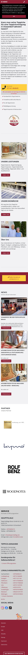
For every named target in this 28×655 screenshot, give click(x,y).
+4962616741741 (18, 592)
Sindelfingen (5, 589)
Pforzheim (4, 583)
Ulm (2, 585)
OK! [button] (14, 16)
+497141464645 (17, 576)
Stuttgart (3, 578)
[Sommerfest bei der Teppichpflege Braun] (14, 306)
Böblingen (4, 594)
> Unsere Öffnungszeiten (8, 563)
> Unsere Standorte (7, 596)
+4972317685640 (18, 583)
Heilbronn (4, 580)
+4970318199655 (18, 589)
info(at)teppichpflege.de (12, 535)
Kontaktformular (18, 537)
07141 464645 (12, 88)
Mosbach (4, 592)
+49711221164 (17, 578)
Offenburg (4, 587)
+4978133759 (17, 587)
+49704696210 (10, 529)
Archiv (3, 599)
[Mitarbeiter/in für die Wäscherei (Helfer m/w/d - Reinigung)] (14, 372)
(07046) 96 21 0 (14, 279)
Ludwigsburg (5, 576)
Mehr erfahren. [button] (21, 12)
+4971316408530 (18, 580)
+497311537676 (17, 585)
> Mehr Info (5, 175)
